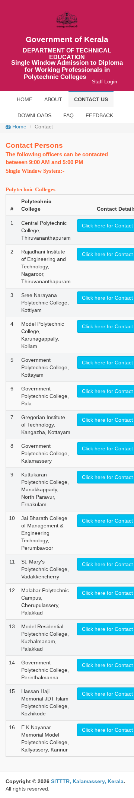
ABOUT (53, 99)
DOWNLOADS (34, 115)
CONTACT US (91, 99)
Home (18, 127)
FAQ (68, 115)
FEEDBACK (99, 115)
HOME (24, 99)
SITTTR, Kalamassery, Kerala (87, 781)
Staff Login (104, 81)
